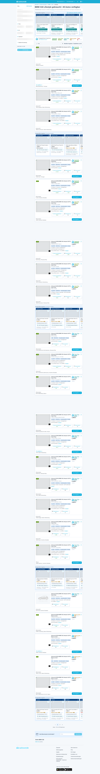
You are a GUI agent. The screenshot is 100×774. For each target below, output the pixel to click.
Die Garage (73, 752)
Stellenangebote (59, 749)
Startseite (37, 4)
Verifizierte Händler (50, 12)
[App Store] (68, 769)
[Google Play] (60, 769)
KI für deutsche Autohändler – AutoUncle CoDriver (61, 760)
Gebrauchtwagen (43, 4)
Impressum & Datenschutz (61, 754)
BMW (49, 4)
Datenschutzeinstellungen (76, 758)
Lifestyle (52, 9)
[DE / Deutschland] (81, 1)
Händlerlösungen (59, 756)
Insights (57, 752)
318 (52, 4)
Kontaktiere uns (74, 754)
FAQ (72, 749)
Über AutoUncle (74, 747)
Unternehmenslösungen (76, 756)
